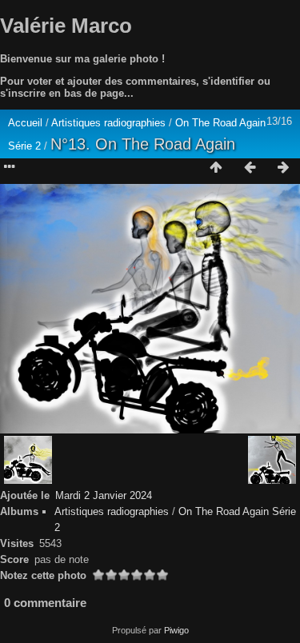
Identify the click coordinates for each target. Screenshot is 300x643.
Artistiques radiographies (110, 123)
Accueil (25, 123)
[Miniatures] (216, 168)
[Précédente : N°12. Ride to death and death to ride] (249, 168)
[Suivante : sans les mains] (283, 168)
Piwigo (176, 630)
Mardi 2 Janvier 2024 (103, 495)
